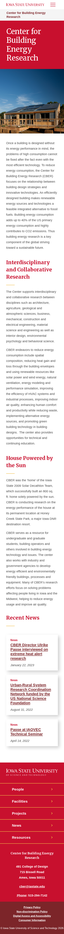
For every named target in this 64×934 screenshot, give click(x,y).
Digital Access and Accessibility (32, 915)
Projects (19, 813)
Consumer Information (32, 920)
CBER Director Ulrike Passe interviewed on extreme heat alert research (29, 652)
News (16, 825)
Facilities (20, 801)
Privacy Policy (32, 907)
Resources (21, 837)
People (18, 789)
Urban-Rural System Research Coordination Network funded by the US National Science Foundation (30, 694)
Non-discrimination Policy (32, 911)
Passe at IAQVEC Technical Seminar (26, 731)
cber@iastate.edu (32, 886)
